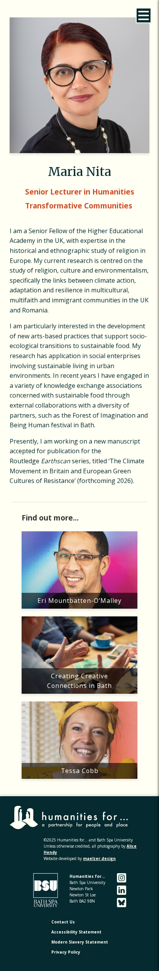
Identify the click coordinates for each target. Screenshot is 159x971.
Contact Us (63, 922)
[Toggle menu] (143, 15)
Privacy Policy (65, 952)
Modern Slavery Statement (79, 942)
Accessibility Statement (76, 932)
